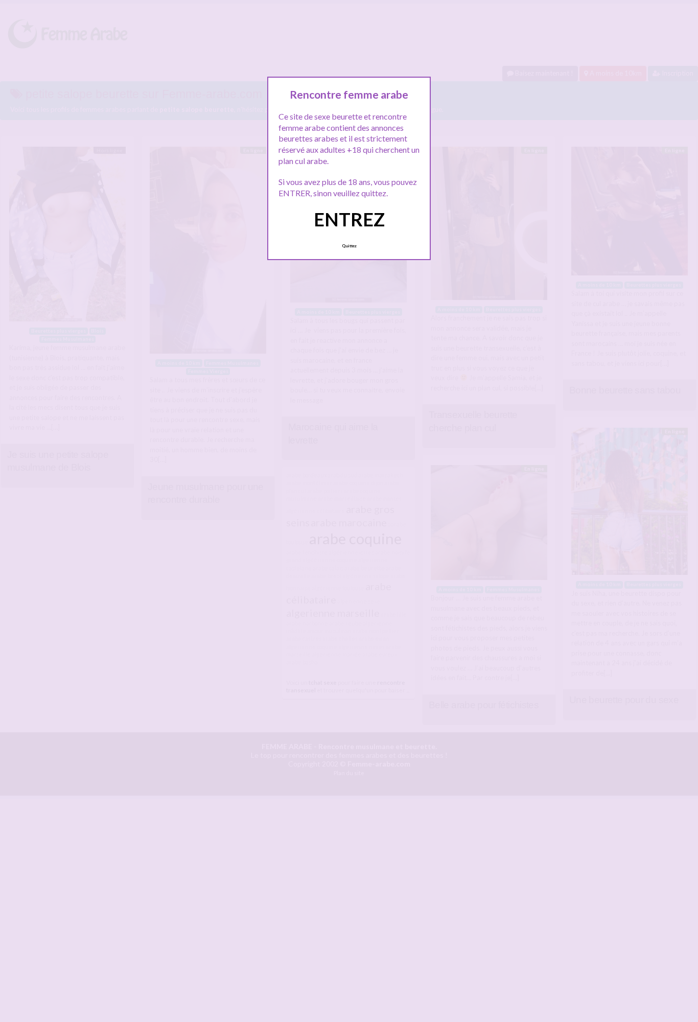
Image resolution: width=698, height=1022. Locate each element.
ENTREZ (349, 219)
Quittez (349, 245)
